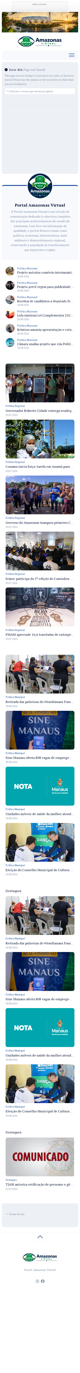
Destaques (11, 1180)
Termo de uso (17, 1214)
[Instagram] (37, 1281)
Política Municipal (15, 697)
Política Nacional (27, 268)
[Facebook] (42, 1281)
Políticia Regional (15, 406)
